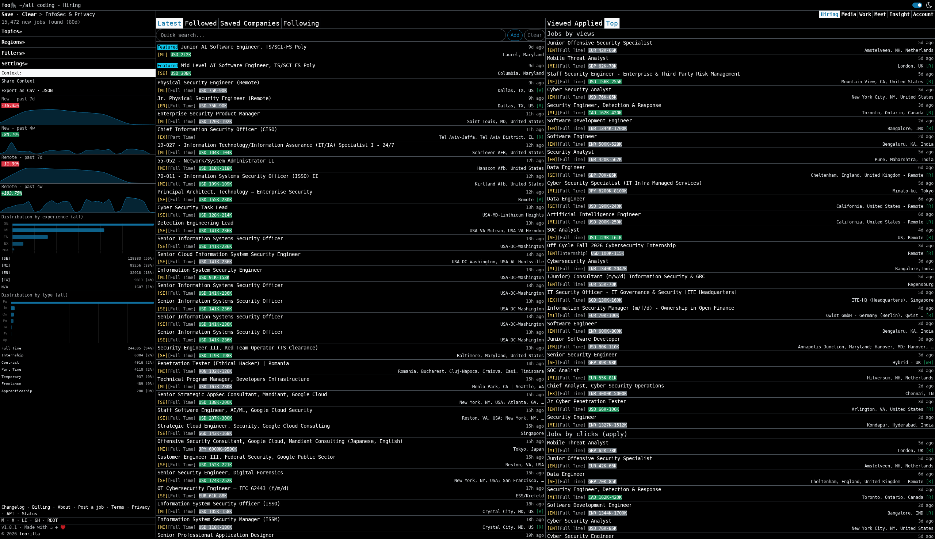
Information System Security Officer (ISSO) (218, 503)
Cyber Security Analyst (579, 89)
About (64, 507)
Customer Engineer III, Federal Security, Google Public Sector (246, 457)
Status (29, 513)
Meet (880, 14)
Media (849, 14)
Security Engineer (572, 417)
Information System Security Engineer (210, 270)
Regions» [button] (13, 42)
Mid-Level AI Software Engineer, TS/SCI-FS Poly (236, 65)
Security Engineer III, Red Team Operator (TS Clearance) (237, 348)
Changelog (12, 507)
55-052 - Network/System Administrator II (215, 161)
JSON (47, 90)
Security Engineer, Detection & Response (604, 105)
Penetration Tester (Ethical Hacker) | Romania (223, 363)
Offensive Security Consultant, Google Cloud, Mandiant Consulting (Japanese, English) (280, 441)
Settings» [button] (14, 63)
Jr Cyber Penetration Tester (586, 401)
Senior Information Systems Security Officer (220, 238)
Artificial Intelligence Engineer (594, 214)
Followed (201, 23)
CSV (31, 90)
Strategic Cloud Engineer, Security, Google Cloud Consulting (243, 426)
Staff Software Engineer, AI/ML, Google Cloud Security (234, 410)
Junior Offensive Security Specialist (599, 43)
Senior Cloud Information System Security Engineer (229, 254)
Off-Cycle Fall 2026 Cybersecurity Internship (611, 245)
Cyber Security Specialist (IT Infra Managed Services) (624, 183)
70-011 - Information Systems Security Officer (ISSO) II (237, 176)
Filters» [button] (13, 53)
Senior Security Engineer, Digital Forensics (220, 472)
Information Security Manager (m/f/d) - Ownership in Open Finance (640, 308)
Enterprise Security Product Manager (208, 113)
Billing (41, 507)
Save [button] (8, 14)
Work (865, 14)
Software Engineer (572, 136)
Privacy (141, 507)
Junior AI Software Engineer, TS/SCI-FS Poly (231, 47)
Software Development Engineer (589, 120)
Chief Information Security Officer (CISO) (217, 129)
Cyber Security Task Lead (192, 207)
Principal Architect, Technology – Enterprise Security (234, 192)
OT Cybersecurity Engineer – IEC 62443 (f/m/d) (223, 488)
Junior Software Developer (583, 339)
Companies (262, 23)
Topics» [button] (11, 31)
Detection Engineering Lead (195, 223)
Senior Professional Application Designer (215, 535)
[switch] (917, 5)
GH (37, 520)
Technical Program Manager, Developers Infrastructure (233, 379)
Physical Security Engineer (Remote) (208, 82)
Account (923, 14)
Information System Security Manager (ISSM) (218, 519)
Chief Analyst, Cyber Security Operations (605, 386)
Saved (230, 23)
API (10, 513)
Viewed (559, 23)
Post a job (91, 507)
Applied (589, 23)
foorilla (29, 533)
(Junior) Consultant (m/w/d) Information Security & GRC (626, 276)
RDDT (52, 520)
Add (515, 35)
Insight (899, 14)
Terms (117, 507)
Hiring (829, 14)
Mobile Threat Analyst (577, 58)
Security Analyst (570, 152)
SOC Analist (563, 370)
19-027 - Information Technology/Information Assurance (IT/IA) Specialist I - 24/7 (275, 145)
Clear (534, 35)
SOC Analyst (563, 230)
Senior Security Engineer (582, 355)
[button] (78, 73)
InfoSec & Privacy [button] (70, 14)
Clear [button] (30, 14)
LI (24, 520)
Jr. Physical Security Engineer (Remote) (214, 98)
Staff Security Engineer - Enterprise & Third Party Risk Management (643, 74)
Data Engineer (566, 167)
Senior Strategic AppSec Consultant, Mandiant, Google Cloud (242, 394)
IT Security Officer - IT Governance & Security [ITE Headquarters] (642, 292)
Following (301, 23)
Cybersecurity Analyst (577, 261)
